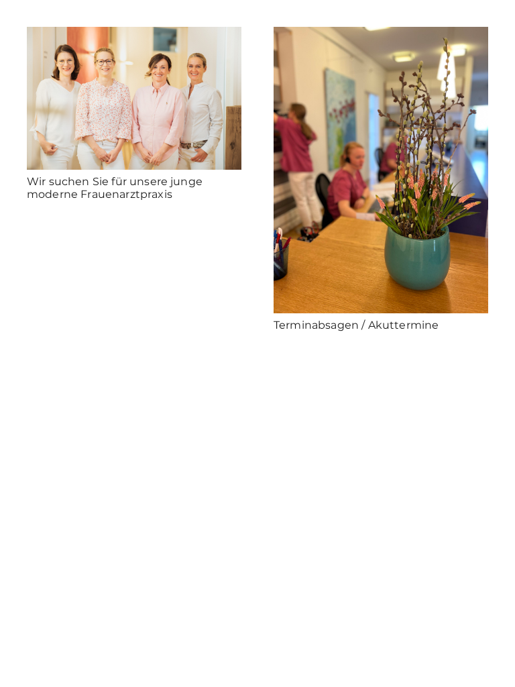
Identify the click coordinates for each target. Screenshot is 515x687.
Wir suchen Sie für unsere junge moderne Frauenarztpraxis (115, 188)
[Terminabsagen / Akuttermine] (381, 170)
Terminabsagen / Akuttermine (356, 325)
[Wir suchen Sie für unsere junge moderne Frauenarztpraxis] (134, 98)
